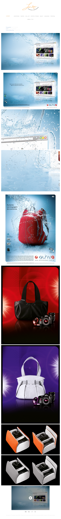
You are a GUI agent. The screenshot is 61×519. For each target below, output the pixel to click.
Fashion (22, 16)
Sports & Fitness (35, 16)
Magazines (46, 16)
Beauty (41, 16)
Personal (53, 16)
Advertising (16, 16)
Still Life (27, 16)
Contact (8, 16)
